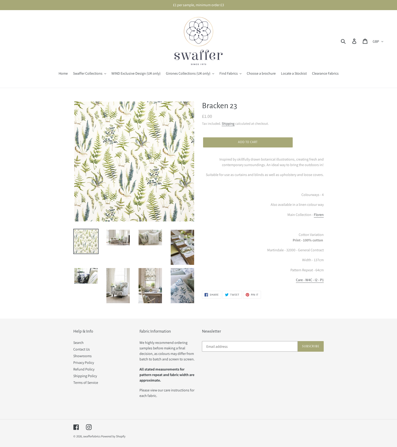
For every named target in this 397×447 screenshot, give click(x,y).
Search (78, 342)
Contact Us (81, 349)
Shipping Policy (85, 375)
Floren (319, 214)
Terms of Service (85, 382)
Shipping (228, 123)
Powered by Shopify (113, 436)
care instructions (176, 390)
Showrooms (82, 356)
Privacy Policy (83, 362)
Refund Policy (83, 369)
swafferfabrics (91, 436)
